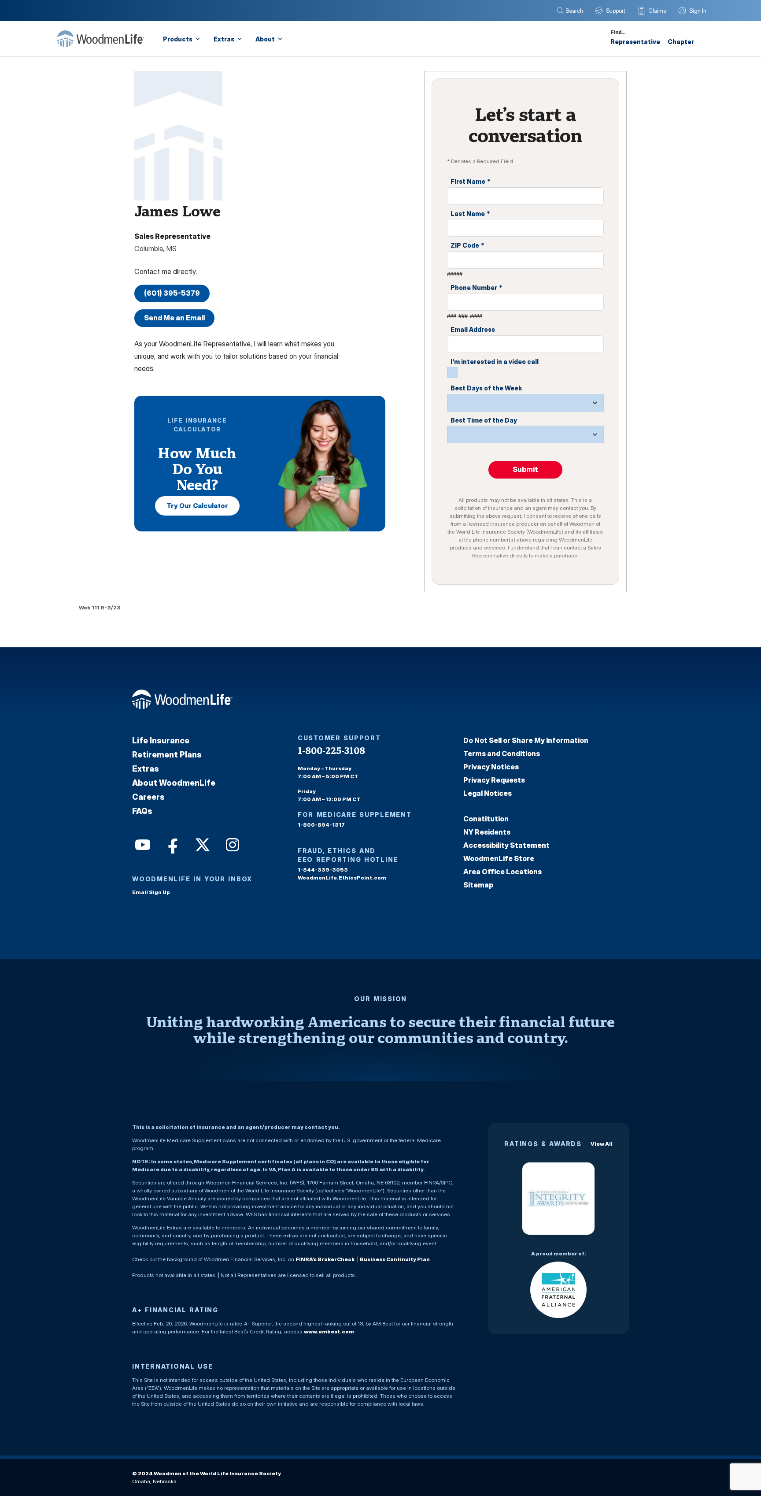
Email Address (473, 329)
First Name (471, 181)
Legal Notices (487, 793)
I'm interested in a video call (495, 361)
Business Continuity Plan (395, 1259)
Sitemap (478, 884)
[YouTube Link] (141, 844)
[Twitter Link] (201, 844)
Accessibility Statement (506, 845)
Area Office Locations (502, 871)
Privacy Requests (494, 780)
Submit (525, 469)
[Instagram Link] (231, 844)
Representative (635, 41)
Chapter (681, 41)
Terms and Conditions (501, 753)
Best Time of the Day (484, 420)
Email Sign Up (151, 892)
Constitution (486, 818)
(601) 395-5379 (172, 293)
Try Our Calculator (197, 505)
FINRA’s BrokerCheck (325, 1259)
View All (602, 1143)
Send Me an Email (174, 317)
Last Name (470, 213)
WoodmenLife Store (498, 858)
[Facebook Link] (171, 844)
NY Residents (486, 832)
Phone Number (476, 287)
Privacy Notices (491, 766)
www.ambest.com (329, 1331)
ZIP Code (467, 245)
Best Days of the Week (486, 388)
